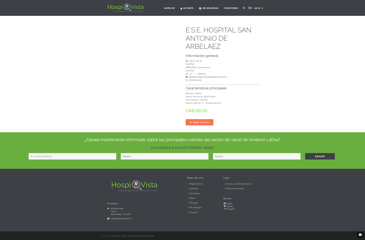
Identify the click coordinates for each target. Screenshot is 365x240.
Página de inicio (196, 183)
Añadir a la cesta (201, 122)
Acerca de (169, 8)
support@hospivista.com (121, 218)
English (229, 203)
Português (230, 208)
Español (229, 206)
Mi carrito (193, 212)
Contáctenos (231, 8)
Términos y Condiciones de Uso (239, 183)
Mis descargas (210, 8)
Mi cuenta (188, 8)
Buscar (192, 198)
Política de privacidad (234, 188)
